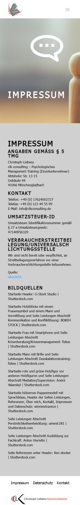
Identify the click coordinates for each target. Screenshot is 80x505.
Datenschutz (43, 482)
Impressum (20, 482)
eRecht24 (14, 277)
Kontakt (63, 482)
